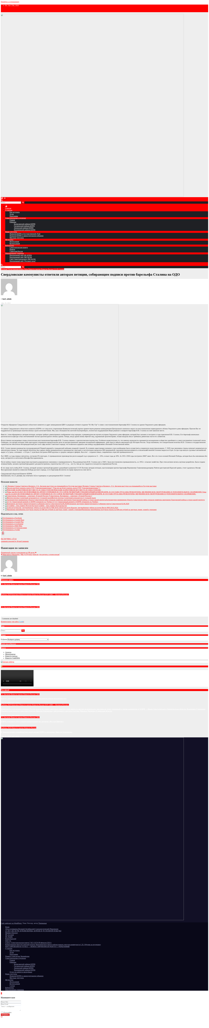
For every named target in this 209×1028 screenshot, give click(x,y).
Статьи (12, 986)
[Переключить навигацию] (4, 198)
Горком (12, 220)
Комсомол (15, 594)
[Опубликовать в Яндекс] (3, 534)
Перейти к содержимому (10, 2)
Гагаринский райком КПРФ (24, 226)
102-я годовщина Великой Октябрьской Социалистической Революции (31, 929)
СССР (56, 269)
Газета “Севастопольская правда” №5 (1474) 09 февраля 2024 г (28, 943)
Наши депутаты (11, 232)
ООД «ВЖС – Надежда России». (57, 594)
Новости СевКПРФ (12, 658)
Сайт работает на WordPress (11, 923)
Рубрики (4, 639)
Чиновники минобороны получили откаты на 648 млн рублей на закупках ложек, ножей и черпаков (119, 510)
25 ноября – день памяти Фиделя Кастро (52, 506)
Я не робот (7, 1012)
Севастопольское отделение (15, 218)
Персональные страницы (14, 253)
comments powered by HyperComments (15, 541)
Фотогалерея (14, 242)
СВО (38, 584)
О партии (8, 210)
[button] (2, 200)
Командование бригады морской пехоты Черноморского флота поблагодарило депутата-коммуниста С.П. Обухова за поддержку (53, 945)
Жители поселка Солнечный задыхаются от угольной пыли (73, 498)
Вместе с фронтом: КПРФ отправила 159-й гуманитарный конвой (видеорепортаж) (34, 588)
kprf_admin (7, 299)
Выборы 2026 (6, 594)
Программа (14, 216)
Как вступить (15, 212)
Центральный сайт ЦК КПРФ (21, 255)
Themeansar (42, 923)
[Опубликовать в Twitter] (10, 530)
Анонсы (8, 652)
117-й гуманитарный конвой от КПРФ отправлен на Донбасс (75, 502)
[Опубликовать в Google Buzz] (12, 520)
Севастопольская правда (19, 247)
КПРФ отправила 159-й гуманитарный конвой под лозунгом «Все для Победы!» (32, 611)
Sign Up (8, 941)
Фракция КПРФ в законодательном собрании (26, 236)
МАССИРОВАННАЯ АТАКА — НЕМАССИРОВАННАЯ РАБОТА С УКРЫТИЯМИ (37, 946)
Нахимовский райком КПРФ (24, 230)
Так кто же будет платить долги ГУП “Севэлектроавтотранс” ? (77, 488)
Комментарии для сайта (12, 622)
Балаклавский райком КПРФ (24, 224)
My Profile (9, 937)
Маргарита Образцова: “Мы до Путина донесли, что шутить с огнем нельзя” (31, 554)
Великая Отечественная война (12, 269)
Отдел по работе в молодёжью (21, 972)
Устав (12, 214)
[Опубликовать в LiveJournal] (12, 524)
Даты (26, 269)
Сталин (61, 269)
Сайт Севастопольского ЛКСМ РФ (23, 259)
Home (7, 927)
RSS (4, 666)
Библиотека (9, 245)
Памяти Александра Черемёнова (17, 956)
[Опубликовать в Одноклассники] (14, 528)
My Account (9, 935)
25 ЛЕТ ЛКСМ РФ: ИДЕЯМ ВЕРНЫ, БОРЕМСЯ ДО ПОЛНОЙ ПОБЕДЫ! (33, 931)
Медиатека (9, 240)
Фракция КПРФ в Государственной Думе (25, 234)
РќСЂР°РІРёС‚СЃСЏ (9, 539)
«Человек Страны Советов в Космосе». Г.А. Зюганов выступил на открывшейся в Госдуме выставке (119, 486)
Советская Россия (16, 251)
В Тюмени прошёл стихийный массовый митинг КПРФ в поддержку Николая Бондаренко (36, 732)
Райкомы (13, 222)
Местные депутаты (17, 238)
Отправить (5, 1014)
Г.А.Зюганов (6, 584)
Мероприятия (10, 654)
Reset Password (10, 939)
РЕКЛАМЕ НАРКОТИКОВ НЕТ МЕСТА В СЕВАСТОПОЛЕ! (77, 490)
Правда (12, 249)
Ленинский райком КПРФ (24, 228)
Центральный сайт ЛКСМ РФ (21, 257)
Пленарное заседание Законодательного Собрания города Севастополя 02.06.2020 (98, 504)
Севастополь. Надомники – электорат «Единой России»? (71, 496)
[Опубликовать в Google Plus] (12, 522)
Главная (8, 208)
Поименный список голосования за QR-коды (18, 552)
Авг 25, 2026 (6, 703)
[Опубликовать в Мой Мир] (11, 526)
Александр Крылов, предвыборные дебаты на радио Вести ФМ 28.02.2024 (90, 508)
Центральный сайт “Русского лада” (23, 261)
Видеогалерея (15, 243)
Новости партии (34, 269)
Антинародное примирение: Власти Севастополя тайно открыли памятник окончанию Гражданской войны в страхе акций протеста (155, 500)
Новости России (47, 269)
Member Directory (11, 933)
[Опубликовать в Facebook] (11, 518)
